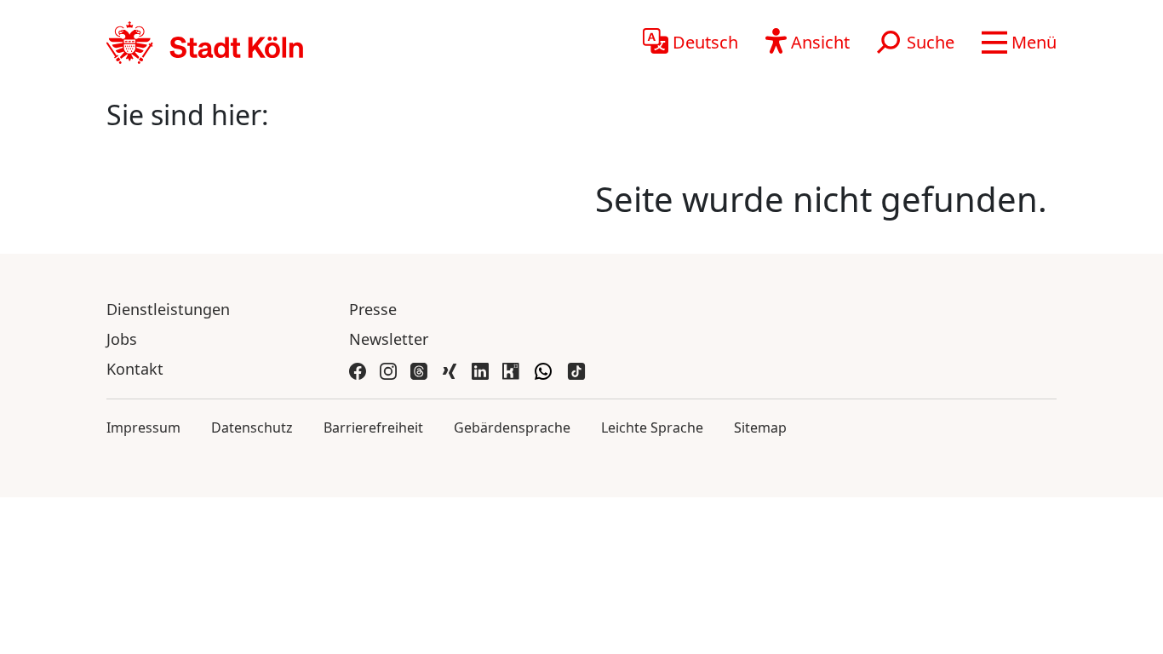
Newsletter (388, 339)
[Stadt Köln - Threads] (418, 369)
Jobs (121, 339)
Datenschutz (252, 427)
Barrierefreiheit (373, 427)
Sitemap (760, 427)
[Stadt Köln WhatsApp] (543, 369)
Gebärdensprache (512, 427)
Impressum (143, 427)
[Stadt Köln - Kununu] (510, 369)
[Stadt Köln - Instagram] (388, 369)
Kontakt (134, 369)
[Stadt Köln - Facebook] (357, 369)
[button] (1019, 42)
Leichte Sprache (652, 427)
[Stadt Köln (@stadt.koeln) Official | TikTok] (576, 369)
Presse (373, 309)
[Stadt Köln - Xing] (449, 369)
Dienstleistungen (168, 309)
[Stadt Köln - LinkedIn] (480, 369)
